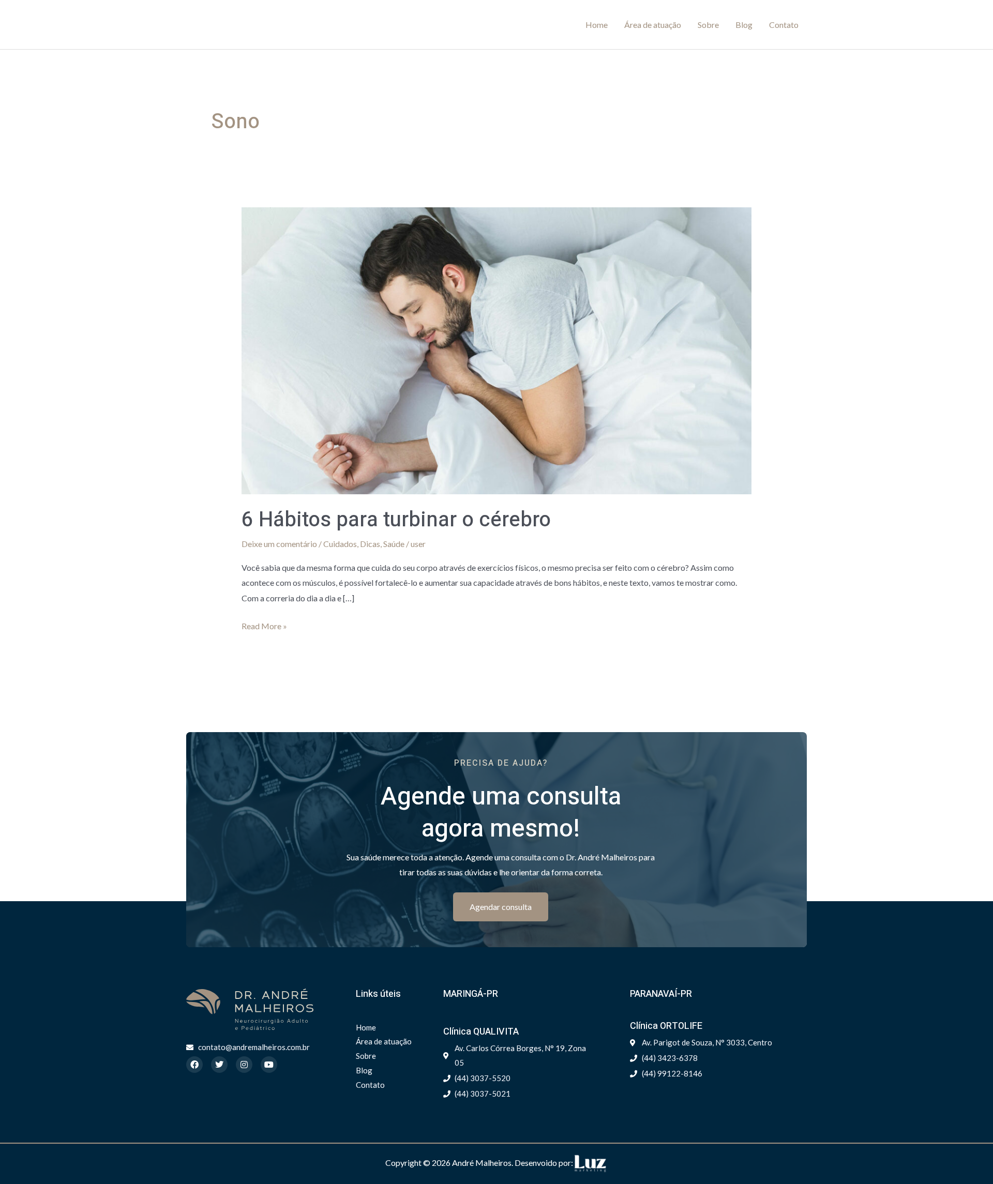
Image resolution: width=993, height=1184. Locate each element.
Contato (784, 24)
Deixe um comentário (279, 544)
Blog (744, 24)
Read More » (264, 624)
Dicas (370, 544)
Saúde (393, 544)
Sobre (708, 24)
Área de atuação (652, 24)
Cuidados (340, 544)
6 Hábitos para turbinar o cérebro (396, 520)
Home (596, 24)
